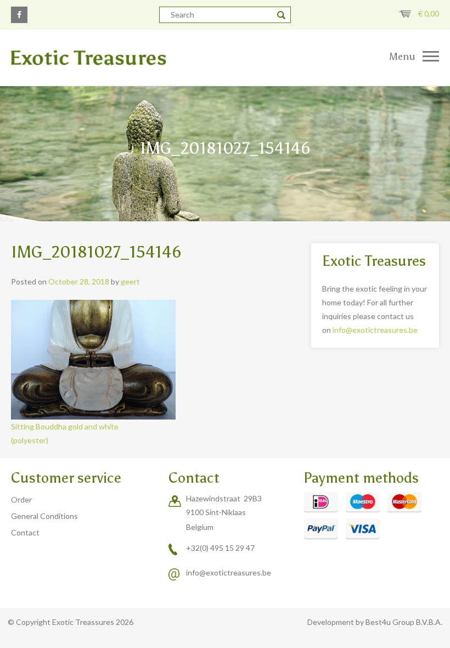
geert (130, 281)
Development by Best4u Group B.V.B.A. (374, 622)
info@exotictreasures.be (375, 329)
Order (21, 499)
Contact (25, 532)
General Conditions (44, 516)
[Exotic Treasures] (112, 57)
